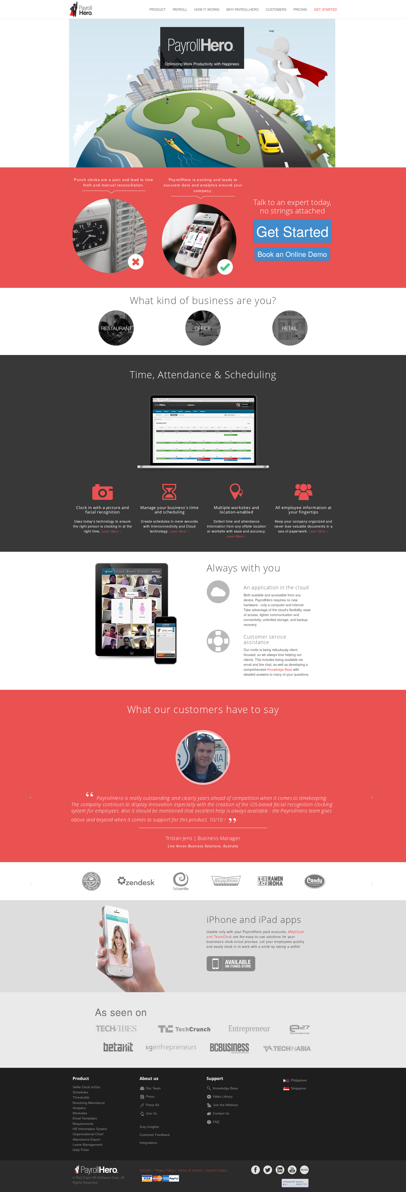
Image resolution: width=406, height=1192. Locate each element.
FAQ (216, 1122)
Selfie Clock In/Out (86, 1087)
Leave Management (87, 1144)
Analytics (79, 1108)
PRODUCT (157, 9)
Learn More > (111, 531)
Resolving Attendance (89, 1103)
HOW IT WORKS (206, 9)
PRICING (300, 9)
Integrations (148, 1143)
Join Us (151, 1113)
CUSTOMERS (276, 9)
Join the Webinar (225, 1105)
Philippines (299, 1080)
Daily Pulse (81, 1150)
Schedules (80, 1092)
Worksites (80, 1113)
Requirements (83, 1124)
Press (150, 1096)
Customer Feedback (155, 1135)
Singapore (298, 1088)
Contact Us (221, 1113)
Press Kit (152, 1105)
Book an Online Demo (292, 254)
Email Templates (85, 1118)
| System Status (215, 1170)
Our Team (153, 1088)
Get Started (292, 231)
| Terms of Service (188, 1170)
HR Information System (90, 1129)
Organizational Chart (88, 1134)
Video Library (223, 1096)
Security (145, 1170)
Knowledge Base (279, 669)
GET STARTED (325, 9)
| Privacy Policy (163, 1170)
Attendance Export (86, 1139)
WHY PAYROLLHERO (242, 9)
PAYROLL (180, 9)
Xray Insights (149, 1127)
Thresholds (81, 1097)
